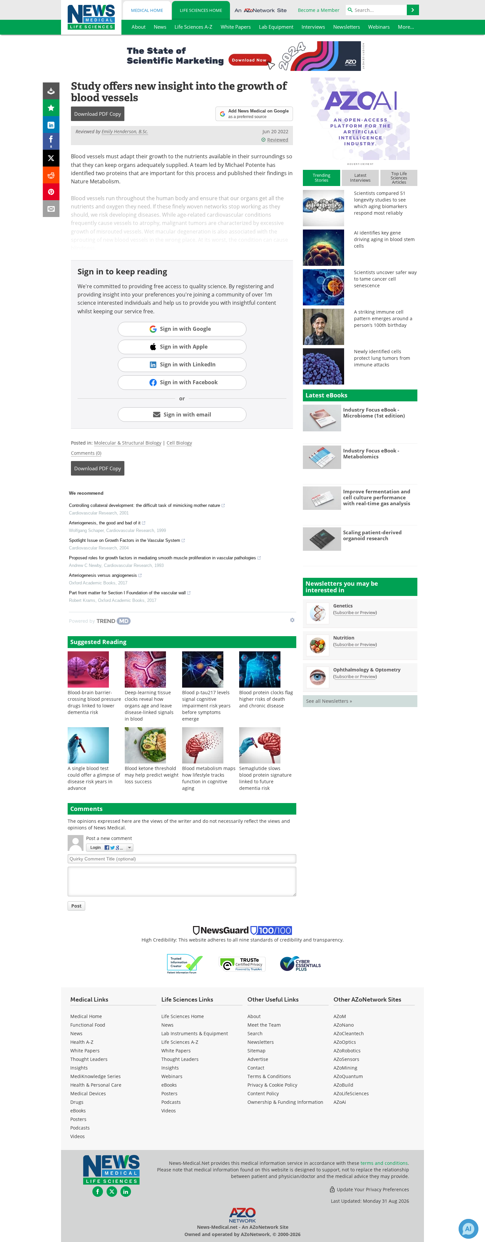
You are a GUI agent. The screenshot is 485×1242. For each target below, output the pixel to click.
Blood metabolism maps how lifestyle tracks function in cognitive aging (209, 778)
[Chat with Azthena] (468, 1229)
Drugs (76, 1102)
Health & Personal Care (95, 1085)
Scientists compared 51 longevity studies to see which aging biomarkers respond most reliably (380, 203)
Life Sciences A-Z (179, 1042)
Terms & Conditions (269, 1076)
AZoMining (345, 1068)
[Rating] (51, 107)
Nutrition (343, 638)
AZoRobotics (347, 1050)
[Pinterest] (51, 191)
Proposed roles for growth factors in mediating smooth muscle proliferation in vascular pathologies (162, 557)
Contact (255, 1068)
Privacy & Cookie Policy (272, 1085)
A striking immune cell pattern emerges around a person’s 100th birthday (383, 318)
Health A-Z (81, 1042)
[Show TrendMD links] (292, 620)
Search (255, 1033)
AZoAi (340, 1102)
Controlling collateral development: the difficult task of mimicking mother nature (144, 505)
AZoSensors (346, 1059)
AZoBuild (343, 1085)
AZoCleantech (349, 1033)
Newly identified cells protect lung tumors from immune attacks (382, 358)
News (76, 1033)
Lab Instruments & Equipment (194, 1033)
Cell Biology (179, 443)
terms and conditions (384, 1163)
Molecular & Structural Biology (127, 443)
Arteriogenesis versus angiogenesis (103, 575)
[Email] (51, 208)
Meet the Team (264, 1025)
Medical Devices (88, 1093)
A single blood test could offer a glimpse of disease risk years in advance (94, 778)
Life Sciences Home (201, 10)
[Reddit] (51, 175)
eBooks (78, 1110)
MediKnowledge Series (95, 1076)
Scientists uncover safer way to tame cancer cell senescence (385, 279)
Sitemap (256, 1050)
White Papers (85, 1050)
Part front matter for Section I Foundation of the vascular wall (127, 592)
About (254, 1016)
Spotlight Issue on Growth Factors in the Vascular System (124, 540)
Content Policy (263, 1093)
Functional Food (87, 1025)
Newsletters (260, 1042)
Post (76, 906)
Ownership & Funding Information (285, 1102)
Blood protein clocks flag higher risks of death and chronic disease (266, 699)
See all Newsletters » (329, 701)
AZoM (340, 1016)
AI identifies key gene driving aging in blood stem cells (384, 239)
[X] (51, 158)
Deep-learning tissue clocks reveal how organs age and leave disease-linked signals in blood (149, 705)
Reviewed (277, 140)
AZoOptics (345, 1042)
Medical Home (147, 10)
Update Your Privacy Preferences (372, 1189)
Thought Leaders (89, 1059)
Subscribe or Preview (355, 612)
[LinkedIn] (51, 124)
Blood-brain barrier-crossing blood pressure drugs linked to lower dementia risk (94, 702)
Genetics (343, 606)
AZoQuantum (348, 1076)
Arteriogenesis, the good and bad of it (105, 522)
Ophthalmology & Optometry (367, 670)
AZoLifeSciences (351, 1093)
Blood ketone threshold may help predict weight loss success (151, 775)
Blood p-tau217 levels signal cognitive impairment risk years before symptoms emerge (206, 705)
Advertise (257, 1059)
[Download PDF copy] (51, 90)
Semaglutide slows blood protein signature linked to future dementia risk (265, 778)
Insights (79, 1068)
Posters (78, 1119)
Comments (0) (86, 453)
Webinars (171, 1076)
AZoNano (344, 1025)
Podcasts (80, 1128)
